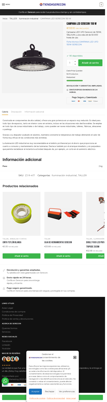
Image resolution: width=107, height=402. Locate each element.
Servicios (6, 332)
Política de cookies (37, 398)
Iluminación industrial (28, 18)
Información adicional (34, 112)
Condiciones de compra (13, 311)
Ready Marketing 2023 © (14, 379)
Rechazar (49, 391)
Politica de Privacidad (12, 315)
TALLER (13, 18)
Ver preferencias (67, 391)
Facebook (7, 341)
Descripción (16, 112)
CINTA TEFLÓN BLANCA (12, 242)
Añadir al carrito (90, 62)
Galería (5, 112)
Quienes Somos (9, 328)
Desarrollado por (10, 376)
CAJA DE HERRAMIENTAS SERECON (58, 242)
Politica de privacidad (56, 398)
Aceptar (35, 391)
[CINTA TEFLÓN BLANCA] (21, 214)
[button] (75, 357)
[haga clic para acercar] (32, 57)
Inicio (5, 18)
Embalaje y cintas (18, 239)
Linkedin (6, 345)
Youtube (6, 348)
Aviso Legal (71, 398)
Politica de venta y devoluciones (17, 319)
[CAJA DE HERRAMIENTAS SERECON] (63, 214)
